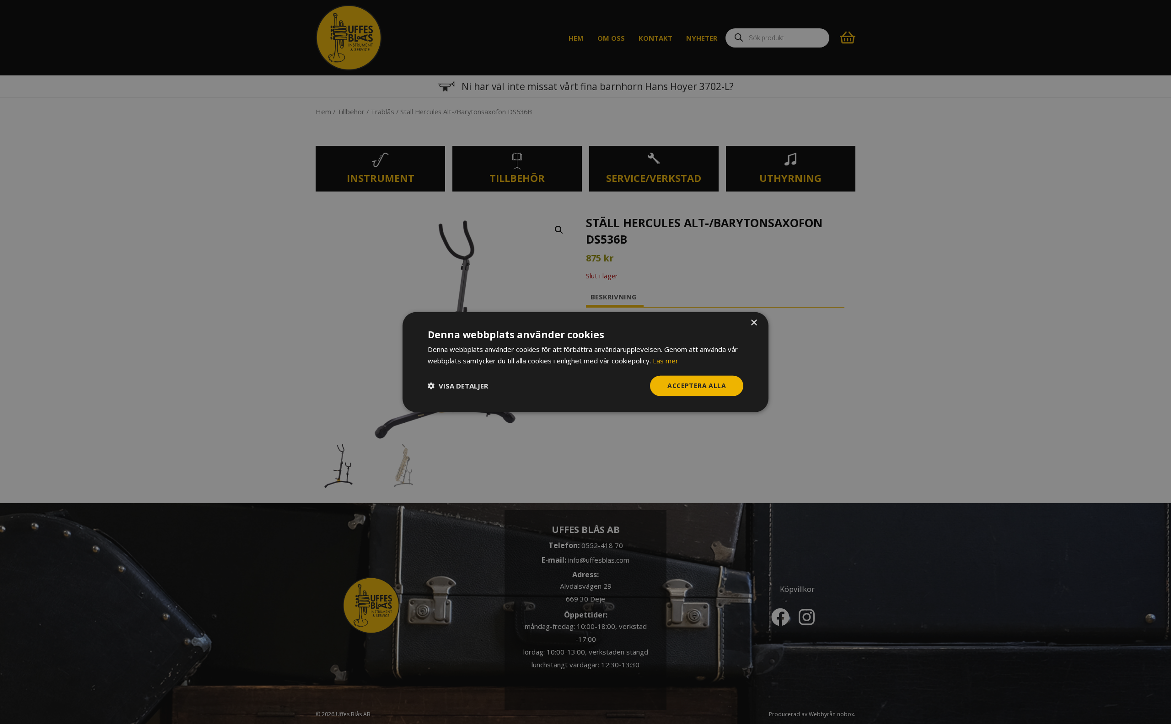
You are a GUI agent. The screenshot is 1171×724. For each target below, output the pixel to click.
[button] (458, 386)
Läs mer (665, 360)
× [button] (753, 322)
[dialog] (585, 362)
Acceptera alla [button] (696, 385)
